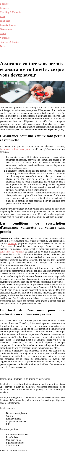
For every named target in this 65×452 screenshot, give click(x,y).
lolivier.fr (12, 243)
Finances (4, 8)
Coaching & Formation (11, 12)
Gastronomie (6, 29)
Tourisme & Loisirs (9, 42)
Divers (3, 46)
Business (4, 3)
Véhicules (5, 37)
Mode (3, 33)
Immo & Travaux (8, 25)
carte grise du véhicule (12, 251)
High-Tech (5, 20)
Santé (2, 16)
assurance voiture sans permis (16, 149)
